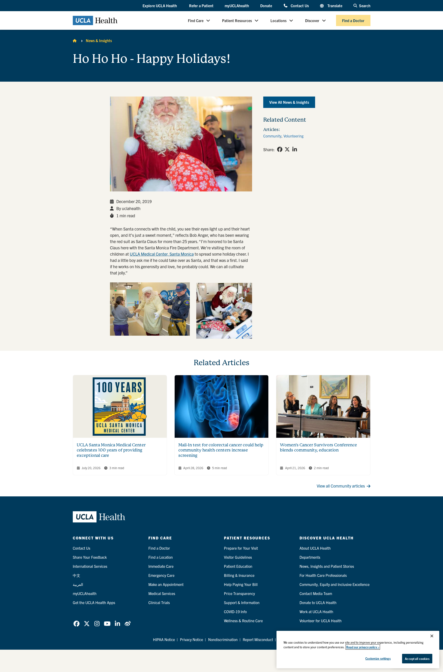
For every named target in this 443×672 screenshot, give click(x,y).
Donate (266, 5)
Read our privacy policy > (362, 647)
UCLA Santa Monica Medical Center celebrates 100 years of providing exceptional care (111, 450)
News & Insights (99, 40)
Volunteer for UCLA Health (321, 620)
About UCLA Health (315, 548)
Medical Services (161, 593)
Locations (278, 20)
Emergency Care (161, 575)
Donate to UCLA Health (318, 602)
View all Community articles (341, 485)
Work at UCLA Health (316, 611)
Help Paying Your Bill (241, 584)
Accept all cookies (417, 659)
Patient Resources (237, 20)
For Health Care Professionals (323, 575)
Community (272, 136)
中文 (76, 575)
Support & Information (242, 602)
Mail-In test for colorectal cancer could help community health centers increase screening (220, 450)
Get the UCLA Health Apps (94, 602)
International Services (90, 566)
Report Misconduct (258, 639)
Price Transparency (239, 593)
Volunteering (293, 136)
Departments (310, 557)
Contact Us (300, 5)
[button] (160, 5)
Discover (312, 20)
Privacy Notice (191, 639)
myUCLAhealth (237, 5)
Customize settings (377, 658)
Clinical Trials (159, 602)
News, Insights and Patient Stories (327, 566)
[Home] (75, 40)
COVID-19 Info (235, 611)
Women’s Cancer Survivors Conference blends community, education (318, 447)
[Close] (432, 636)
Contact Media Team (316, 593)
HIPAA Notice (164, 639)
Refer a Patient (201, 5)
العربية (78, 584)
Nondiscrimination (223, 639)
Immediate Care (160, 566)
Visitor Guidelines (238, 557)
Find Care (195, 20)
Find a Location (160, 557)
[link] (279, 149)
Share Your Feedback (90, 557)
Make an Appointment (165, 584)
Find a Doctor (353, 20)
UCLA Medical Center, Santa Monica (162, 254)
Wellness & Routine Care (243, 620)
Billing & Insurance (239, 575)
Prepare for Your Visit (241, 548)
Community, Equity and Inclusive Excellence (335, 584)
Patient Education (238, 566)
